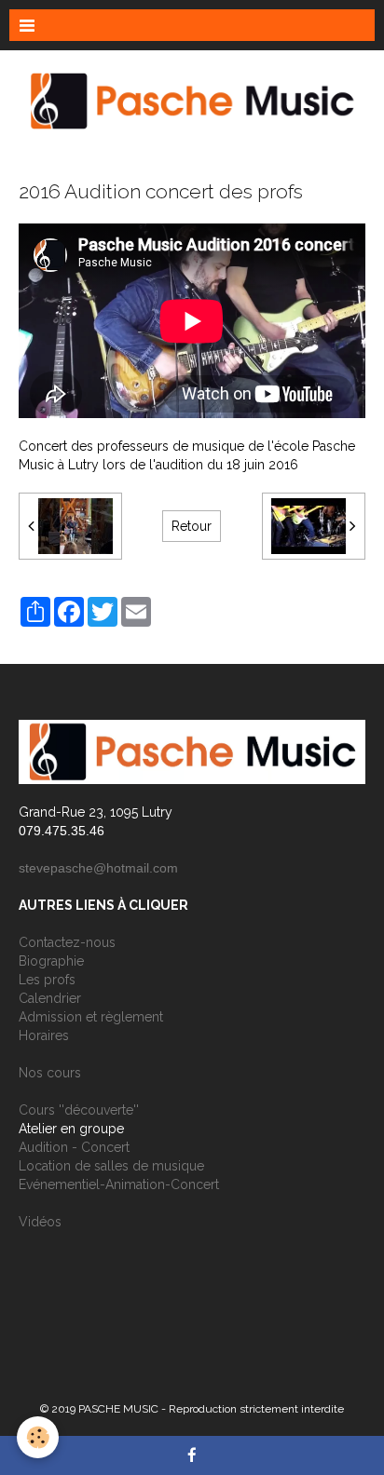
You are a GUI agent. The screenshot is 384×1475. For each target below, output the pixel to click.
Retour (191, 526)
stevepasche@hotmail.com (98, 867)
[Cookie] (38, 1437)
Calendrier (50, 998)
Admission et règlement (91, 1016)
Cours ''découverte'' (79, 1110)
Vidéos (40, 1221)
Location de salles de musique (111, 1165)
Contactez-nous (67, 942)
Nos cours (50, 1072)
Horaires (44, 1035)
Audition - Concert (74, 1147)
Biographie (51, 961)
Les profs (47, 979)
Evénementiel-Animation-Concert (119, 1184)
